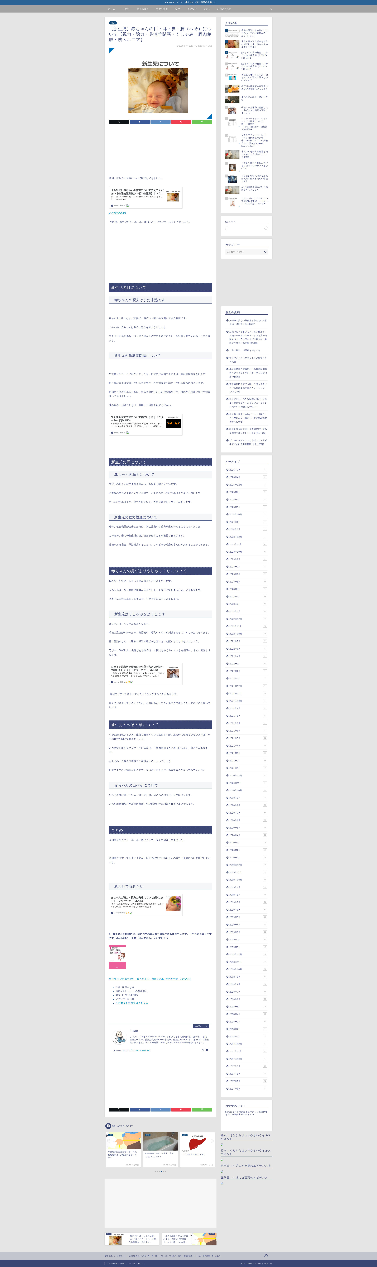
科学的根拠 (162, 9)
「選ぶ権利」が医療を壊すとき (244, 350)
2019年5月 (247, 917)
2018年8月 (247, 984)
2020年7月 (247, 813)
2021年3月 (247, 753)
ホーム (111, 9)
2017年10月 (247, 1059)
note (207, 9)
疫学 (177, 9)
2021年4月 (247, 745)
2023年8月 (247, 559)
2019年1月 (247, 947)
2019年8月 (247, 895)
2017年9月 (247, 1066)
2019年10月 (247, 880)
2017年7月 (247, 1081)
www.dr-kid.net (117, 213)
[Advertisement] (160, 150)
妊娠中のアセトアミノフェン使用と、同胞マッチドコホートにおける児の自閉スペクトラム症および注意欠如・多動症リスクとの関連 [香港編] (248, 337)
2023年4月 (247, 589)
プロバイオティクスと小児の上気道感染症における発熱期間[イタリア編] (248, 442)
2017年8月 (247, 1074)
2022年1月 (247, 678)
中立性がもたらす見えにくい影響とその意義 (248, 360)
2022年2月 (247, 671)
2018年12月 (247, 954)
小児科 (126, 9)
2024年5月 (247, 529)
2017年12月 (247, 1044)
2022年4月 (247, 656)
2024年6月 (247, 522)
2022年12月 (247, 619)
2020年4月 (247, 835)
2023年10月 (247, 552)
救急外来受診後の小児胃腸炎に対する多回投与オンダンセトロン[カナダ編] (248, 431)
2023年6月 (247, 574)
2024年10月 (247, 514)
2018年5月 (247, 1006)
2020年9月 (247, 798)
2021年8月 (247, 716)
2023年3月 (247, 596)
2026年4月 (247, 477)
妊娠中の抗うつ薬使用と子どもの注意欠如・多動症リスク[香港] (248, 322)
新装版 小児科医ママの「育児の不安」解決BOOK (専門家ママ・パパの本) (150, 979)
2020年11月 (247, 783)
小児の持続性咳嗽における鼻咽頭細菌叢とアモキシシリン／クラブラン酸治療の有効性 (248, 373)
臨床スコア (143, 9)
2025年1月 (247, 507)
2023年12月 (247, 537)
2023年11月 (247, 544)
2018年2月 (247, 1029)
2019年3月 (247, 932)
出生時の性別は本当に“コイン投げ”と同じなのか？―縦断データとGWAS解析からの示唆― (248, 418)
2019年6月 (247, 910)
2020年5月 (247, 827)
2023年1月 (247, 611)
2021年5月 (247, 738)
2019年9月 (247, 887)
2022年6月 (247, 649)
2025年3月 (247, 499)
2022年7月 (247, 641)
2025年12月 (247, 484)
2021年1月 (247, 768)
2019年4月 (247, 924)
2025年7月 (247, 492)
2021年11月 (247, 693)
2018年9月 (247, 977)
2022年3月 (247, 663)
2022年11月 (247, 626)
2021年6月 (247, 730)
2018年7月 (247, 991)
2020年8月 (247, 805)
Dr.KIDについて (135, 1263)
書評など (192, 9)
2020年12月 (247, 775)
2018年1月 (247, 1036)
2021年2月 (247, 760)
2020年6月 (247, 820)
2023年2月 (247, 604)
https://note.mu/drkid (137, 1050)
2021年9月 (247, 708)
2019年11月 (247, 872)
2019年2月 (247, 939)
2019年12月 (247, 865)
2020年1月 (247, 857)
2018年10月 (247, 969)
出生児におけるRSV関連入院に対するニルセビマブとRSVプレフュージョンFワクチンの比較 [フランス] (248, 403)
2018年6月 (247, 999)
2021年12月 (247, 686)
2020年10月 (247, 790)
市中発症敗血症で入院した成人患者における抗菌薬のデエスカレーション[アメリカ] (248, 388)
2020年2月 (247, 850)
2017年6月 (247, 1088)
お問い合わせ (224, 9)
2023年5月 (247, 581)
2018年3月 (247, 1021)
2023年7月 (247, 566)
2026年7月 (247, 470)
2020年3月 (247, 842)
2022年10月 (247, 634)
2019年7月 (247, 902)
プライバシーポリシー (116, 1263)
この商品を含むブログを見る (132, 1003)
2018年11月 (247, 962)
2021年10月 (247, 701)
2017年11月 (247, 1051)
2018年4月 (247, 1014)
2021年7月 (247, 723)
